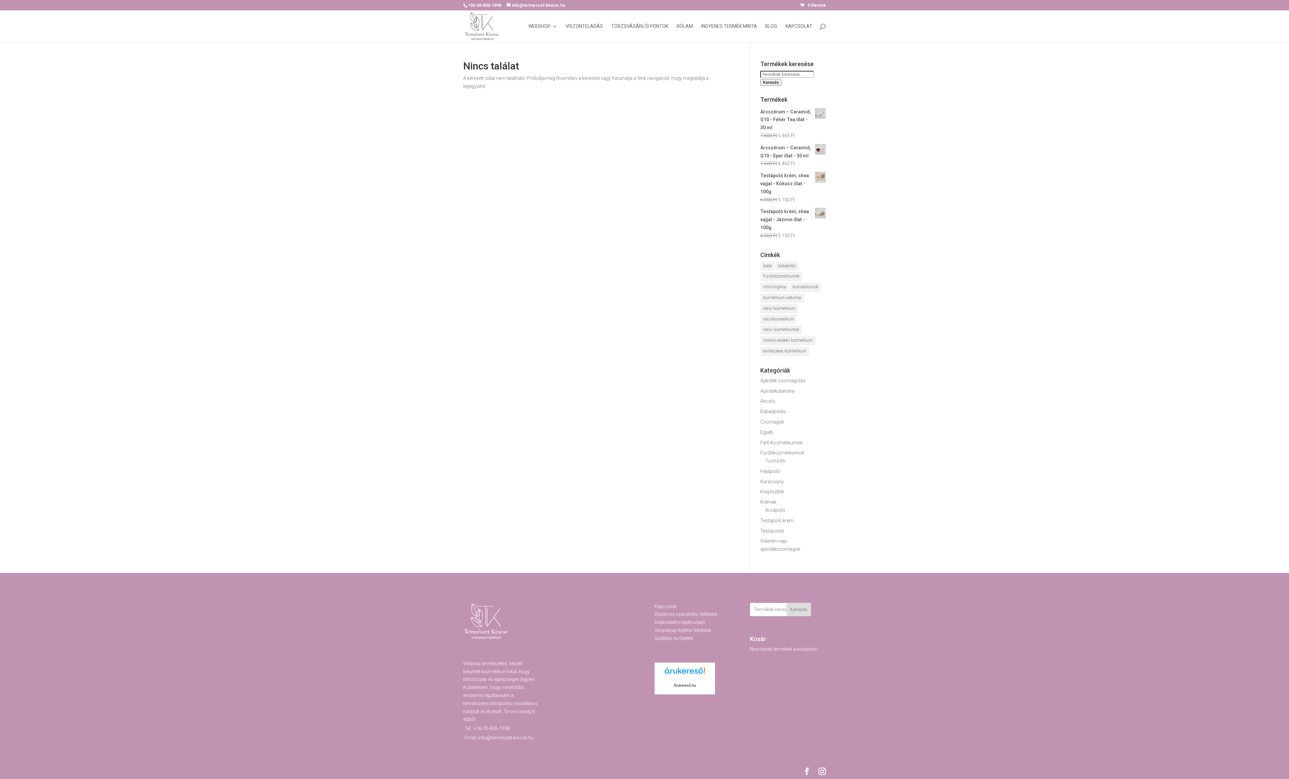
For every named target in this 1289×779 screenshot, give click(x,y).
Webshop (539, 26)
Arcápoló (775, 510)
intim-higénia (774, 287)
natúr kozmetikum (779, 308)
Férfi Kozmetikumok (781, 442)
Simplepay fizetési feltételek (683, 630)
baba (767, 265)
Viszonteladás (584, 26)
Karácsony (772, 481)
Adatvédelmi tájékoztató (680, 622)
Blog (771, 26)
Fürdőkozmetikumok (781, 276)
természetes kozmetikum (784, 351)
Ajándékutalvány (777, 391)
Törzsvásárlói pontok (639, 26)
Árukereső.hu (685, 685)
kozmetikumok (805, 287)
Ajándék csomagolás (783, 380)
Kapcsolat (798, 26)
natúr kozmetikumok (781, 329)
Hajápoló (770, 471)
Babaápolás (773, 411)
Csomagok (772, 422)
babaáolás (787, 265)
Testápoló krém (777, 520)
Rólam (685, 26)
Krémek (768, 502)
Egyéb (766, 432)
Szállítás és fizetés (674, 638)
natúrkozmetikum (778, 319)
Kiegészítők (772, 491)
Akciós (767, 401)
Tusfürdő (775, 461)
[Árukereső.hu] (685, 674)
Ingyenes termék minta (729, 26)
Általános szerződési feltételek (686, 614)
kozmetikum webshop (782, 297)
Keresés (771, 82)
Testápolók (772, 531)
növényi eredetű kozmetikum (788, 340)
